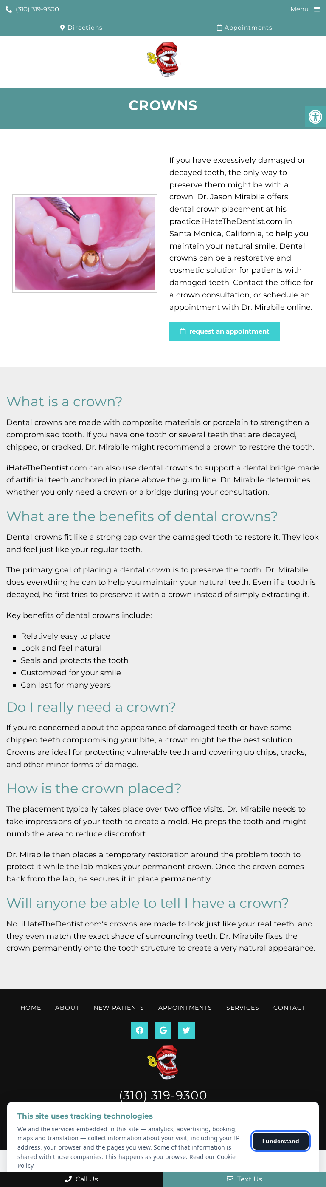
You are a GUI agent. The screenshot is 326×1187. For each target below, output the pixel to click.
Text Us (249, 1179)
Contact (289, 1007)
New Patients (118, 1007)
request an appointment (229, 331)
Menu (299, 9)
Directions (84, 27)
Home (30, 1007)
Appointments (247, 27)
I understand (280, 1141)
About (67, 1007)
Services (242, 1007)
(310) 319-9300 (37, 9)
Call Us (86, 1179)
